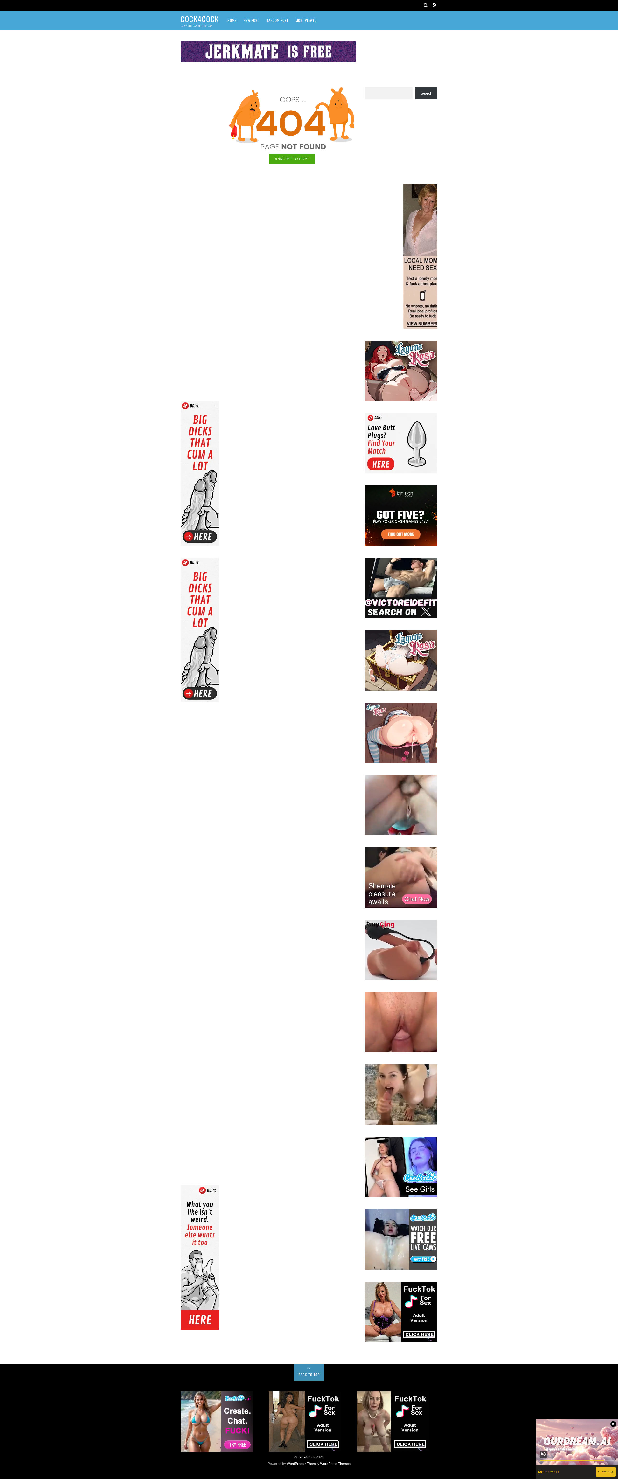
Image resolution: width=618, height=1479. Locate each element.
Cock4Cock (306, 1457)
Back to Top (309, 1374)
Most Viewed (306, 20)
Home (231, 20)
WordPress (295, 1463)
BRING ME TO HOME (292, 159)
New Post (251, 20)
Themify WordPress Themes (329, 1463)
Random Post (277, 20)
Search (426, 93)
